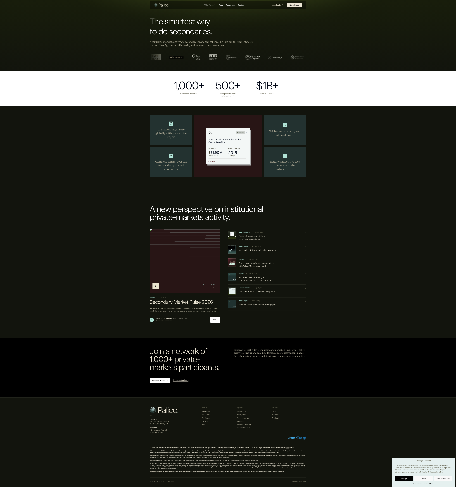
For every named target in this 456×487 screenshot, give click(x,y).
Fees (221, 5)
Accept (404, 479)
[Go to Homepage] (166, 5)
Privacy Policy (428, 484)
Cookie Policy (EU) (243, 428)
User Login (275, 418)
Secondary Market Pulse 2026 (181, 302)
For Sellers (206, 415)
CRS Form (240, 421)
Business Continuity (244, 424)
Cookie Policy (417, 484)
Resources (230, 5)
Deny (423, 479)
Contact (241, 5)
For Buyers (206, 418)
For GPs (205, 421)
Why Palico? (209, 5)
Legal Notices (242, 411)
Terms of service (243, 418)
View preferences (443, 479)
